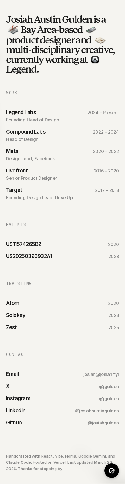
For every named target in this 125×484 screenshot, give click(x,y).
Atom (12, 303)
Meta (12, 151)
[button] (111, 470)
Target (14, 190)
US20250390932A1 (29, 256)
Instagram (18, 398)
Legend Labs (21, 112)
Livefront (17, 171)
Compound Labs (26, 132)
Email (12, 374)
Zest (11, 327)
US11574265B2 (23, 244)
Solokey (15, 315)
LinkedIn (15, 410)
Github (14, 423)
